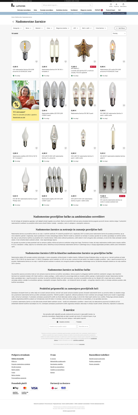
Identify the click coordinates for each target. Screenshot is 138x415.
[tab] (17, 28)
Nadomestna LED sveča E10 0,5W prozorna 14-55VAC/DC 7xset (110, 70)
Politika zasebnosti (95, 361)
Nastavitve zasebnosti (39, 403)
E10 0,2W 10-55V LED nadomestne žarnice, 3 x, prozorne (52, 157)
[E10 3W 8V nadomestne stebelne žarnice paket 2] (112, 143)
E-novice (53, 359)
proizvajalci (81, 344)
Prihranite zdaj (77, 13)
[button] (36, 61)
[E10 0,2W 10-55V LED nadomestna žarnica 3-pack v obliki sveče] (83, 186)
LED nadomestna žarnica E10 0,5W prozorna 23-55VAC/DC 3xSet (23, 70)
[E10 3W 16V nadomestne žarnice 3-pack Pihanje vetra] (25, 186)
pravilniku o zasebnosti (78, 340)
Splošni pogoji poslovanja (97, 359)
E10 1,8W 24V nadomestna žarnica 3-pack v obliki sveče (111, 114)
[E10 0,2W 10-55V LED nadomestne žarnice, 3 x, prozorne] (54, 143)
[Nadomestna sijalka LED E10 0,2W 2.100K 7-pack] (54, 186)
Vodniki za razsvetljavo (57, 370)
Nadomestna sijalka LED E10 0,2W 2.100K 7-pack (52, 200)
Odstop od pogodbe (18, 358)
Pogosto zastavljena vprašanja (21, 364)
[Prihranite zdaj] (69, 13)
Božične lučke (18, 17)
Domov (13, 17)
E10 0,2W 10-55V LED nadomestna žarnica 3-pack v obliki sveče (81, 200)
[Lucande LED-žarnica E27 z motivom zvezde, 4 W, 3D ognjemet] (83, 57)
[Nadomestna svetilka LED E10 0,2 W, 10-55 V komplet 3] (25, 143)
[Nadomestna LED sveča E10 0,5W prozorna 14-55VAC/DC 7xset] (112, 57)
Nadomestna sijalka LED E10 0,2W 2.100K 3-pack (52, 114)
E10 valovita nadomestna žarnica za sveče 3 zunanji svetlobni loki (111, 201)
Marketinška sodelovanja (57, 361)
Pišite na (14, 361)
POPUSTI (98, 10)
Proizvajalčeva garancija (19, 378)
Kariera (52, 372)
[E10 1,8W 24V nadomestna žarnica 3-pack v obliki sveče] (112, 101)
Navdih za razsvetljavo (57, 367)
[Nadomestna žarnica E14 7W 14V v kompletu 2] (54, 57)
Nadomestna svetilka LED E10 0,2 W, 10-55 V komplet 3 (25, 157)
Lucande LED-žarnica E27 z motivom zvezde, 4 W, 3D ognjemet (82, 71)
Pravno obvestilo (94, 364)
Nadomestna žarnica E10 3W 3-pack (82, 113)
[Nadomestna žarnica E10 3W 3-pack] (83, 101)
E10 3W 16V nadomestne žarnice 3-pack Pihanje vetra (25, 200)
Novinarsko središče (56, 364)
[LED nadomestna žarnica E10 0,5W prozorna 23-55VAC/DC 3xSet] (25, 57)
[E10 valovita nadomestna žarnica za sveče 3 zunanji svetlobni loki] (112, 186)
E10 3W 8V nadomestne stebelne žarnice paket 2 (112, 157)
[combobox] (67, 5)
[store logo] (18, 5)
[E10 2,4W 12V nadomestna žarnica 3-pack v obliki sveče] (83, 143)
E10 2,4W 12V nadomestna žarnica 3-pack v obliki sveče (82, 157)
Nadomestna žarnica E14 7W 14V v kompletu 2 (52, 70)
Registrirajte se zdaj (19, 117)
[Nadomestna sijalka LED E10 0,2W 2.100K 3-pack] (54, 101)
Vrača (13, 372)
